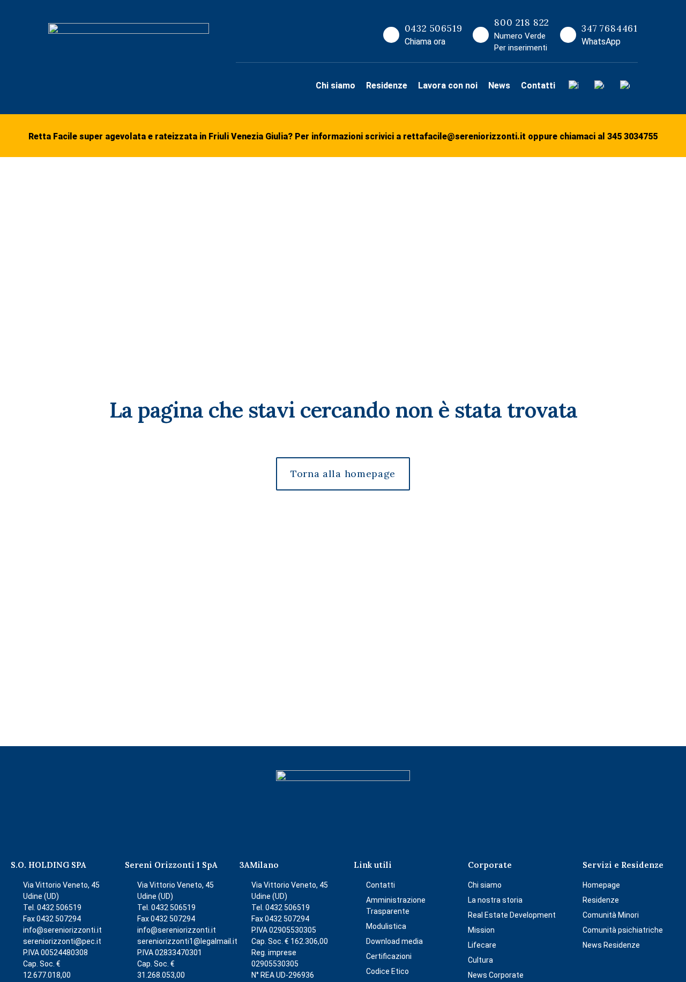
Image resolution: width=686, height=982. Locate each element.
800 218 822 (521, 22)
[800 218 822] (481, 35)
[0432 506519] (391, 35)
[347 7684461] (568, 35)
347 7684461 (609, 28)
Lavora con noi (448, 85)
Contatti (538, 85)
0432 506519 (434, 28)
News (499, 85)
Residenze (386, 85)
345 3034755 (632, 136)
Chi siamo (335, 85)
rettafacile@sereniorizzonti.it (464, 136)
